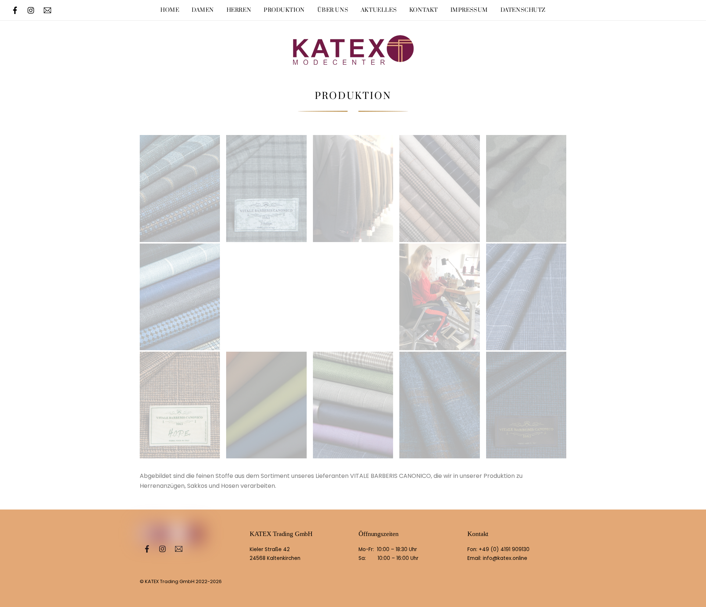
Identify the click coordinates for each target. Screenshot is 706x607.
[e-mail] (47, 10)
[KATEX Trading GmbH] (353, 57)
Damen (203, 10)
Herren (239, 10)
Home (169, 10)
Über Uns (333, 10)
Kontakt (423, 10)
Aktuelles (379, 10)
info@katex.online (505, 558)
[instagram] (31, 10)
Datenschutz (523, 10)
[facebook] (15, 10)
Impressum (469, 10)
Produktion (284, 10)
